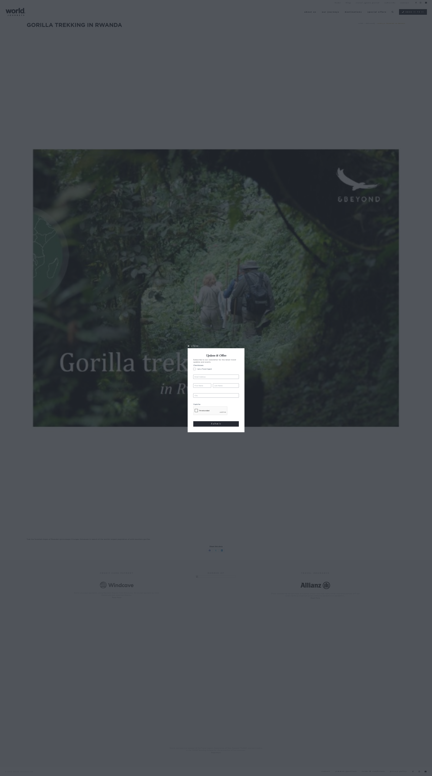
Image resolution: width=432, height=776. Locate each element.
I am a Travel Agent (204, 369)
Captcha (196, 404)
